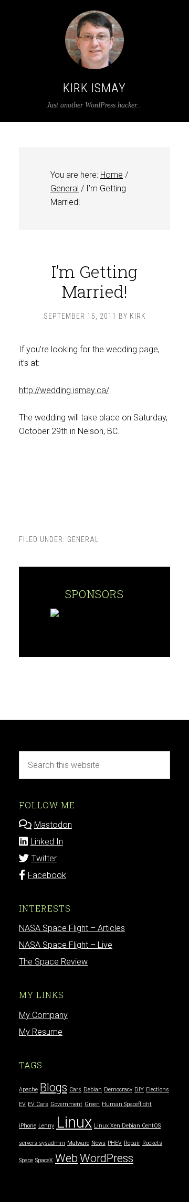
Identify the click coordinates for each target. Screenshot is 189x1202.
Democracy (118, 1089)
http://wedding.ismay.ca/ (64, 390)
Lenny (46, 1125)
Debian (92, 1089)
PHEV (115, 1143)
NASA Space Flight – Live (65, 945)
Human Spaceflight (127, 1104)
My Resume (40, 1032)
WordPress (106, 1158)
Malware (78, 1143)
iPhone (27, 1125)
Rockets (152, 1143)
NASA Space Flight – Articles (72, 928)
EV (22, 1104)
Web (66, 1158)
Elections (157, 1089)
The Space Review (53, 962)
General (83, 539)
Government (66, 1104)
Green (92, 1104)
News (98, 1143)
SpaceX (44, 1160)
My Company (43, 1015)
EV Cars (38, 1104)
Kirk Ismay (94, 88)
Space (26, 1160)
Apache (28, 1089)
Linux (74, 1122)
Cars (75, 1089)
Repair (132, 1143)
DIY (139, 1089)
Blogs (53, 1087)
